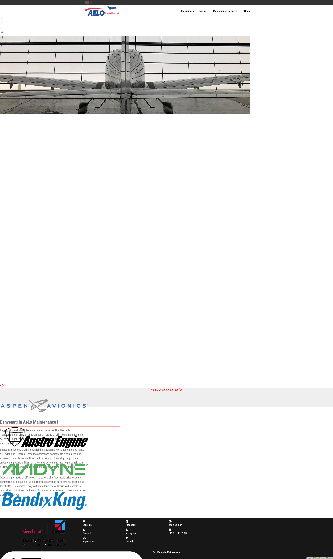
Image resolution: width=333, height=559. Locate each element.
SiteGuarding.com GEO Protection (323, 558)
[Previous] (1, 385)
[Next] (3, 385)
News (247, 11)
